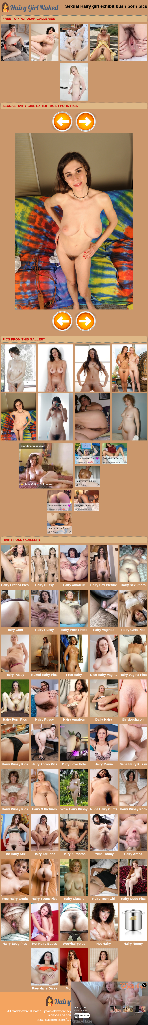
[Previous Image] (62, 132)
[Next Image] (85, 132)
